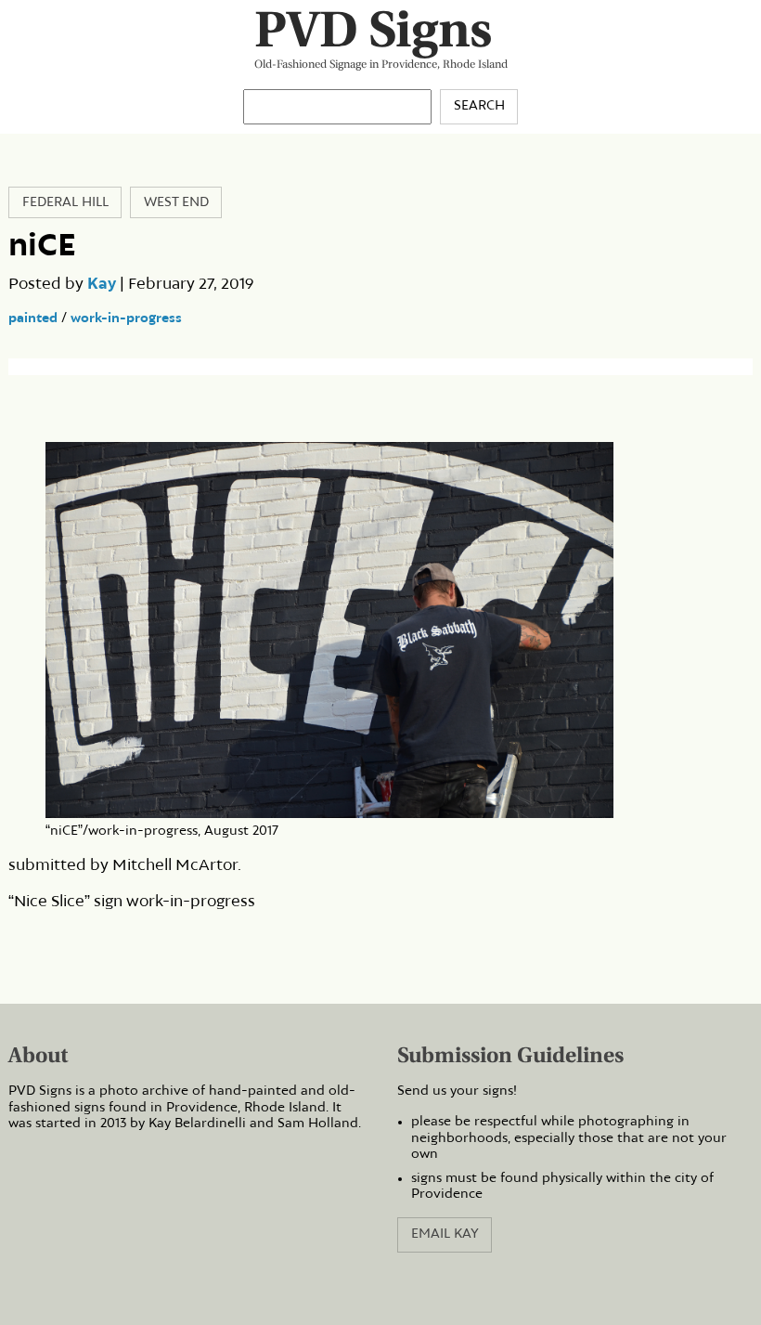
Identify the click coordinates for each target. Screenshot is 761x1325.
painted (33, 318)
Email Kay (445, 1234)
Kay (101, 284)
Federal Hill (65, 202)
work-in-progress (126, 318)
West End (176, 202)
